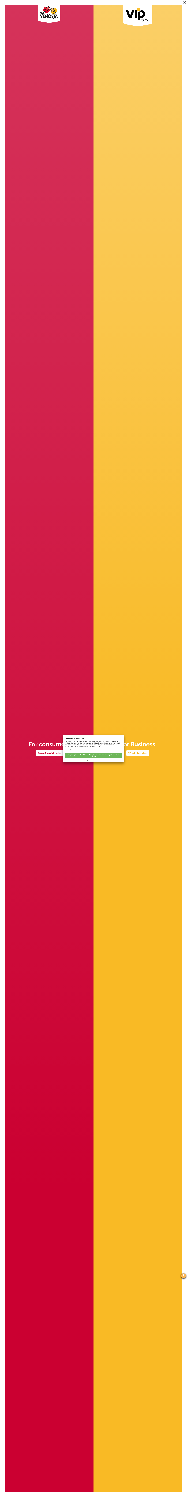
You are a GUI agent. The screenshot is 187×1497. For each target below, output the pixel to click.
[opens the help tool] (183, 1275)
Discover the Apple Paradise (49, 753)
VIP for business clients (137, 753)
